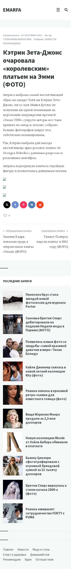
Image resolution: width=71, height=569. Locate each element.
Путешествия (44, 559)
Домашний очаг (40, 554)
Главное (8, 549)
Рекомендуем (12, 43)
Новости (50, 39)
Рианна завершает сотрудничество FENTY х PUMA (45, 513)
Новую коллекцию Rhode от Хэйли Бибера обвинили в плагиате (47, 442)
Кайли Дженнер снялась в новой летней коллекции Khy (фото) (46, 371)
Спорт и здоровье (14, 554)
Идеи (28, 559)
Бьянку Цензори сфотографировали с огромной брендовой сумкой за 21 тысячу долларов (43, 466)
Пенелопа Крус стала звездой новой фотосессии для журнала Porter (46, 300)
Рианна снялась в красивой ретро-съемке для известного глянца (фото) (47, 395)
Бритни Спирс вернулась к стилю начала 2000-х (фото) (46, 489)
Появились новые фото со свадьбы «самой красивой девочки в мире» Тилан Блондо (46, 348)
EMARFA (12, 9)
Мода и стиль (41, 549)
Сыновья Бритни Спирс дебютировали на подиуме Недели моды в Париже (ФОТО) (45, 324)
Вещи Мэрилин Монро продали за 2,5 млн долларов (43, 418)
